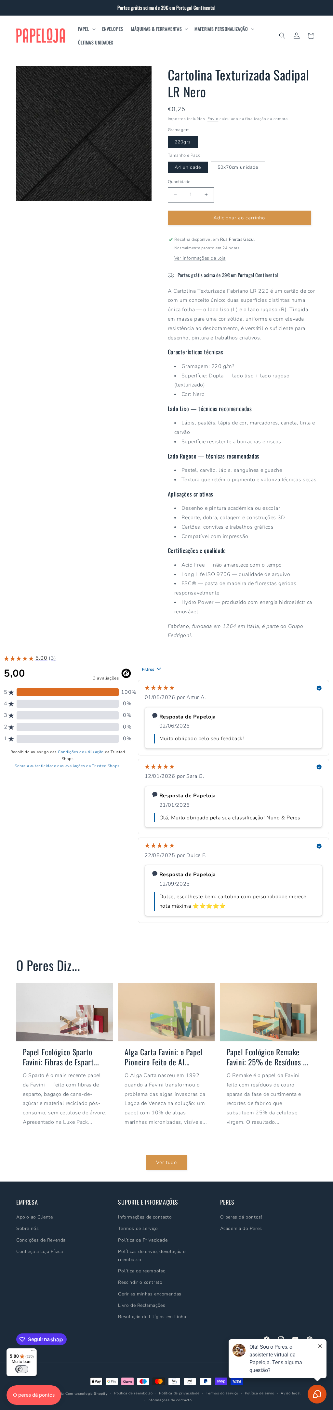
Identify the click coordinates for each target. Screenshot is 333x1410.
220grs (183, 142)
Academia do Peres (241, 1228)
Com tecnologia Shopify (86, 1393)
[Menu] (33, 1352)
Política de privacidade (179, 1393)
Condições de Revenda (41, 1240)
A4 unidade (188, 167)
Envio (213, 118)
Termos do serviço (222, 1393)
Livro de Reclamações (141, 1305)
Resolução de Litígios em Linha (152, 1317)
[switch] (21, 1369)
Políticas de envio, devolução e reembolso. (152, 1255)
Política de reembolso (142, 1271)
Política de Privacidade (142, 1240)
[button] (86, 29)
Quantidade (179, 182)
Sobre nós (27, 1228)
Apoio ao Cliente (34, 1217)
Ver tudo (166, 1162)
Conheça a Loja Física (39, 1251)
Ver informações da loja (200, 258)
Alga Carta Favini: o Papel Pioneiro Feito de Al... (164, 1057)
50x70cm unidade (238, 167)
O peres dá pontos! (241, 1217)
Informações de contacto (145, 1217)
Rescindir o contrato (140, 1282)
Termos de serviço (138, 1228)
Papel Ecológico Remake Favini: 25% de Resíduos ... (268, 1057)
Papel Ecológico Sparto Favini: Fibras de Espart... (61, 1057)
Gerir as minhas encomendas (149, 1294)
